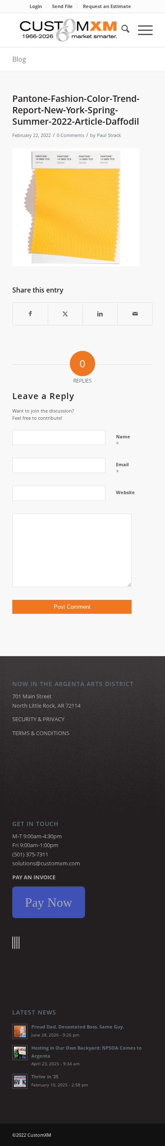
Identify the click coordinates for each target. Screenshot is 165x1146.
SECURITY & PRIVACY (38, 719)
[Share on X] (65, 314)
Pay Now (48, 902)
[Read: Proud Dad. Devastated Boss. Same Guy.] (20, 1031)
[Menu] (141, 30)
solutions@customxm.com (46, 863)
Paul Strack (109, 135)
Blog (19, 59)
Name (123, 440)
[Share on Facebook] (30, 314)
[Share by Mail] (135, 314)
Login (36, 6)
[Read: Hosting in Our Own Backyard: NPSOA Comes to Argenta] (20, 1052)
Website (125, 492)
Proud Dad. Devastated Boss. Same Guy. (77, 1026)
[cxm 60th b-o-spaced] (68, 30)
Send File (62, 6)
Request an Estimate (107, 6)
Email (122, 468)
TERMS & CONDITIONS (40, 733)
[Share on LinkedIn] (100, 314)
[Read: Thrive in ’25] (20, 1081)
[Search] (121, 30)
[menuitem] (36, 6)
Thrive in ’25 (44, 1076)
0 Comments (70, 135)
